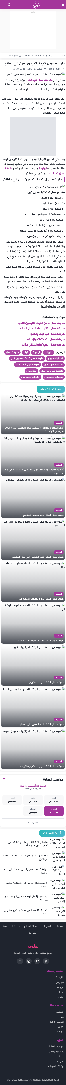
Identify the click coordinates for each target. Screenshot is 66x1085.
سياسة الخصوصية (11, 926)
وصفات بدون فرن (53, 377)
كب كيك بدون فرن (53, 364)
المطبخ (60, 1011)
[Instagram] (29, 961)
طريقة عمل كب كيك (39, 80)
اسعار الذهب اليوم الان (53, 926)
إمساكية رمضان (56, 1051)
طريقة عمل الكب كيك (27, 364)
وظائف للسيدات (56, 1066)
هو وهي (59, 982)
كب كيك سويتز (55, 358)
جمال (61, 1026)
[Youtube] (20, 961)
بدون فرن (31, 370)
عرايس (60, 987)
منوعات (60, 1061)
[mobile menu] (63, 5)
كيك (26, 352)
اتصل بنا (33, 932)
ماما (61, 992)
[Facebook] (46, 961)
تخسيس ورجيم (57, 1021)
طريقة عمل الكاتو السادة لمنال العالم (42, 328)
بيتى (62, 1016)
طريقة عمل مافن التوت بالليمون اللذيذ (41, 323)
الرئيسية (60, 977)
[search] (9, 5)
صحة (61, 1056)
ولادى (61, 997)
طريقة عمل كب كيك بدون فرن (27, 358)
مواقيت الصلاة (56, 1046)
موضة (60, 1031)
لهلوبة (43, 168)
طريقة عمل (12, 352)
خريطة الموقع (31, 926)
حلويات (48, 352)
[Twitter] (37, 961)
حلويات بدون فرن (30, 377)
